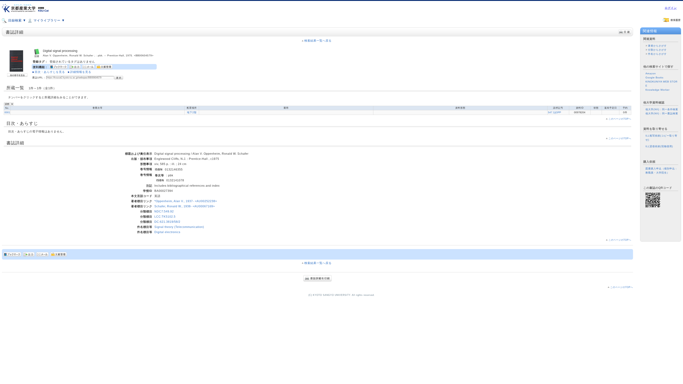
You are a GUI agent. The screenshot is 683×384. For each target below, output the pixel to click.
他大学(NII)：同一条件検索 (661, 109)
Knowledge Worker (657, 89)
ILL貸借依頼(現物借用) (659, 146)
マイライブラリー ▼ (48, 20)
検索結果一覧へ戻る (318, 40)
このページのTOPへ (619, 119)
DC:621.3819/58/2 (167, 221)
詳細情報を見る (80, 71)
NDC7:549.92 (164, 211)
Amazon (650, 73)
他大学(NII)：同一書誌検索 (661, 113)
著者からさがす (657, 45)
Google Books (654, 77)
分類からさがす (657, 49)
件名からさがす (657, 53)
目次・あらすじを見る (50, 71)
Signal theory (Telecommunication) (179, 226)
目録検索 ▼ (16, 20)
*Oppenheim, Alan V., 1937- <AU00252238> (185, 201)
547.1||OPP (554, 112)
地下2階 (192, 112)
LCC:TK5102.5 (165, 216)
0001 (7, 112)
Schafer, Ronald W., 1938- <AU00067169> (184, 206)
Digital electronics (167, 232)
